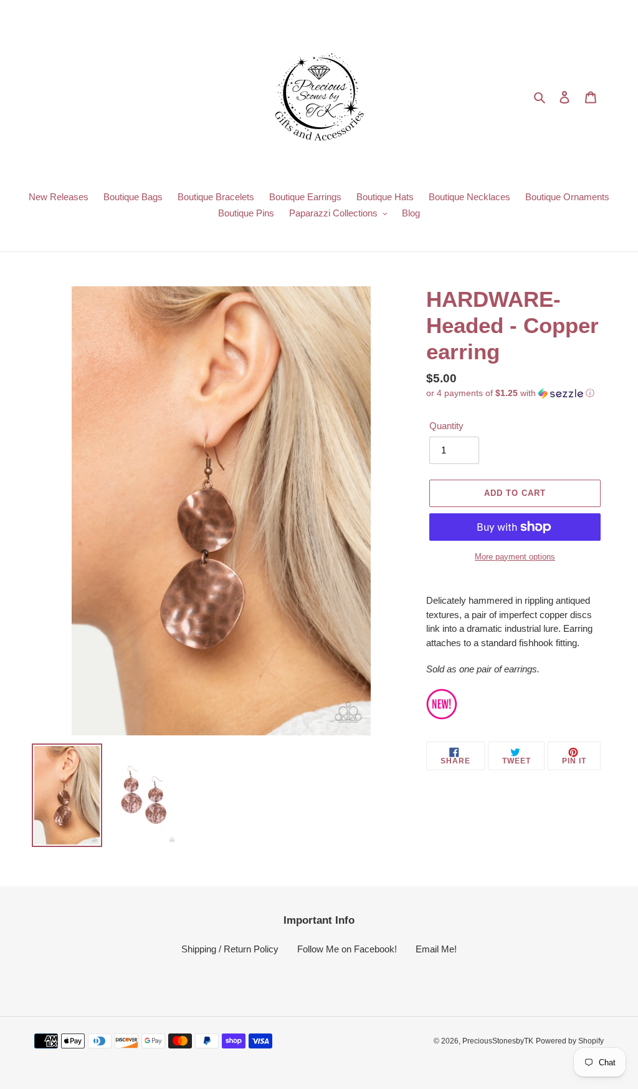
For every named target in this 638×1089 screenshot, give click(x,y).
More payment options (515, 556)
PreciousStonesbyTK (497, 1041)
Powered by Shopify (570, 1041)
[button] (510, 393)
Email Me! (436, 949)
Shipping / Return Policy (230, 949)
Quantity (446, 425)
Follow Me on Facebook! (347, 949)
